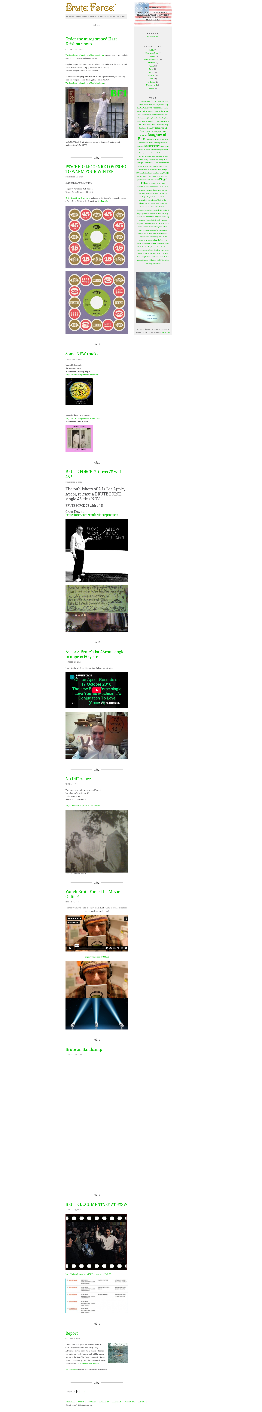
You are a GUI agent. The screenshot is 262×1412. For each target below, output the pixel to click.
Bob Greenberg (160, 118)
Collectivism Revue (152, 53)
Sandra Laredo (153, 230)
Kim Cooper (155, 180)
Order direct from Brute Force (78, 198)
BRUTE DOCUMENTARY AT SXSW (96, 1204)
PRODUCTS (85, 16)
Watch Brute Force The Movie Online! (93, 894)
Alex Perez (154, 101)
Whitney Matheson (142, 260)
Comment (151, 56)
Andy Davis (151, 105)
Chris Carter (142, 128)
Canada (153, 125)
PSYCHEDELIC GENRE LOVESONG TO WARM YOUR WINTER (96, 169)
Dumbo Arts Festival (144, 150)
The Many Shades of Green (153, 247)
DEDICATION (104, 16)
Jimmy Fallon (146, 176)
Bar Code (145, 115)
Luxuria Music (159, 190)
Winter (158, 263)
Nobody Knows (148, 210)
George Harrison (144, 162)
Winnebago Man (150, 263)
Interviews (151, 63)
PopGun (163, 217)
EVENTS (78, 16)
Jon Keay (140, 180)
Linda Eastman (150, 187)
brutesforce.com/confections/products (92, 515)
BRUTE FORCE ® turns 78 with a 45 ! (96, 474)
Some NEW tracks (82, 353)
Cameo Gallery (146, 125)
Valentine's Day (163, 257)
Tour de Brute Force (155, 253)
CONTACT (123, 16)
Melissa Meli (156, 197)
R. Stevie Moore (148, 223)
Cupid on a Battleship (151, 132)
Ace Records (103, 201)
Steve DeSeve (158, 240)
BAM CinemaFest (153, 111)
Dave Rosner (150, 139)
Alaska (148, 101)
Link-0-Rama (159, 187)
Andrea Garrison (163, 101)
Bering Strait (152, 118)
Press (151, 69)
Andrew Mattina (143, 105)
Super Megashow (147, 243)
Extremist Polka (156, 153)
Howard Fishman (155, 169)
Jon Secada (147, 180)
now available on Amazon (88, 1363)
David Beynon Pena (161, 139)
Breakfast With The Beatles (154, 121)
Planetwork (150, 217)
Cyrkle (160, 132)
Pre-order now (72, 1369)
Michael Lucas (152, 200)
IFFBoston (139, 173)
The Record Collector (146, 250)
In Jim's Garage (147, 173)
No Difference (78, 778)
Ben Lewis (165, 115)
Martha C (149, 193)
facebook (164, 153)
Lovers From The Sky (148, 190)
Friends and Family (151, 60)
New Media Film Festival (158, 207)
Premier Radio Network (153, 220)
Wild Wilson (152, 260)
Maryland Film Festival (159, 193)
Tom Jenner (145, 253)
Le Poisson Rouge (155, 183)
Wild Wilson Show (163, 260)
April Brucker (164, 108)
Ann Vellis (143, 108)
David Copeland (143, 143)
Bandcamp (162, 111)
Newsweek (140, 210)
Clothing (151, 50)
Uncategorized (151, 85)
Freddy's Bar (147, 160)
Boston (144, 121)
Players (157, 216)
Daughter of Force (152, 137)
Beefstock (158, 115)
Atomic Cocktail (142, 111)
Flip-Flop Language (156, 156)
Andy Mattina (160, 105)
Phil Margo (165, 213)
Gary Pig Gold (164, 160)
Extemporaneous (145, 153)
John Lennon (155, 176)
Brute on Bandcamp (84, 1049)
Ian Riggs (164, 169)
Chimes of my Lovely (162, 125)
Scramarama (159, 233)
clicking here (165, 332)
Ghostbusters (164, 163)
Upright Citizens (146, 257)
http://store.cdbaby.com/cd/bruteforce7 (82, 374)
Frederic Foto (156, 160)
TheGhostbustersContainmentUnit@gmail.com (85, 55)
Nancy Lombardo (145, 207)
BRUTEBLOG (70, 16)
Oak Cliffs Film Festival (160, 210)
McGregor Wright (146, 197)
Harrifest (147, 169)
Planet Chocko (141, 217)
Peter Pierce (157, 213)
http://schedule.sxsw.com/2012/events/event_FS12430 (88, 1274)
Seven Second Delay (152, 237)
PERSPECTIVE (114, 16)
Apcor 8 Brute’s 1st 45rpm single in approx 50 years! (95, 654)
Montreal (159, 203)
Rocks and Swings (154, 227)
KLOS (148, 183)
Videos (151, 88)
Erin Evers (154, 150)
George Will (155, 163)
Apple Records (153, 108)
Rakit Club (161, 223)
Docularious (140, 146)
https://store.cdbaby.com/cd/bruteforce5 (83, 805)
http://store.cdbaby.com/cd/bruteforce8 (82, 418)
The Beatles (141, 247)
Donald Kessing (164, 146)
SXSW (154, 243)
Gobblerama (142, 166)
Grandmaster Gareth (157, 166)
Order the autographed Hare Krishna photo (91, 41)
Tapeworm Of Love (163, 243)
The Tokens (156, 250)
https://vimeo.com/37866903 (97, 957)
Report (72, 1333)
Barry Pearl (151, 115)
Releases (151, 76)
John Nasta (164, 176)
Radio (151, 72)
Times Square (165, 250)
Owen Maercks (149, 213)
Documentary (152, 145)
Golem (148, 166)
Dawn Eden (163, 143)
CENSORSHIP (94, 16)
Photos (151, 66)
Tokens (140, 253)
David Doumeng (154, 143)
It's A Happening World (160, 173)
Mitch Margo (152, 203)
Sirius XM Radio (149, 240)
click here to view (153, 37)
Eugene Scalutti (163, 150)
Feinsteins (141, 156)
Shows (151, 79)
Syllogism (151, 82)
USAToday (154, 257)
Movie (165, 203)
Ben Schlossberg (143, 118)
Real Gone (145, 227)
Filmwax (147, 156)
